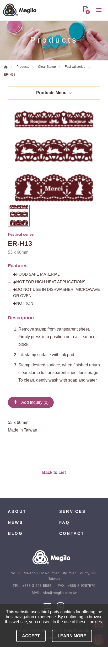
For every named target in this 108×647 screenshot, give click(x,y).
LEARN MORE (72, 636)
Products (23, 67)
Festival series (75, 67)
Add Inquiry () (34, 402)
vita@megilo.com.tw (60, 593)
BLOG (15, 533)
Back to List (54, 472)
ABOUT (17, 511)
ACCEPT (31, 636)
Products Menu (51, 92)
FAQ (64, 522)
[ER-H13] (54, 156)
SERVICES (72, 511)
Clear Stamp (47, 67)
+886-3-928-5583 (36, 585)
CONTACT (71, 533)
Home (6, 67)
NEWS (15, 522)
